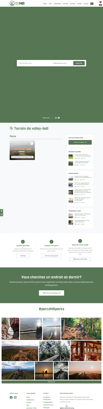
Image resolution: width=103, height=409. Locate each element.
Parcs (28, 397)
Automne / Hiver (31, 408)
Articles (23, 256)
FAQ (27, 405)
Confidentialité (48, 402)
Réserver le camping (79, 142)
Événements (30, 400)
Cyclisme (14, 151)
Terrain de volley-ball (19, 149)
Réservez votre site (80, 259)
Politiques (46, 407)
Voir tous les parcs (51, 256)
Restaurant (29, 151)
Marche (22, 153)
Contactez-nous (48, 405)
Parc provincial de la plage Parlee (22, 157)
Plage (29, 149)
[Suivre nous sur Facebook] (59, 117)
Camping (22, 151)
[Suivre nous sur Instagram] (56, 117)
